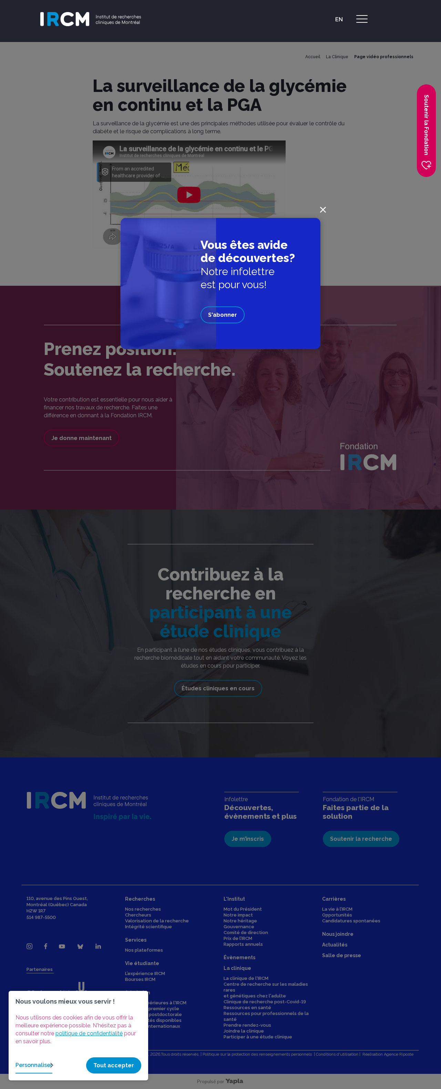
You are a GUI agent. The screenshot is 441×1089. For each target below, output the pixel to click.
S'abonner (222, 315)
